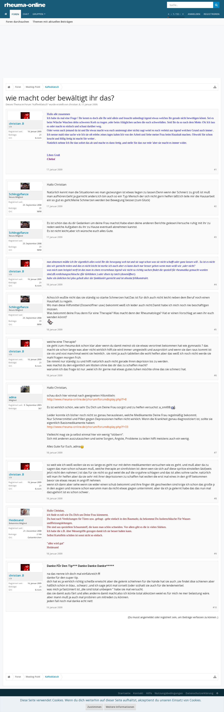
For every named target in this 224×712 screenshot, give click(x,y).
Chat (26, 14)
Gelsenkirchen (34, 537)
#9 (215, 553)
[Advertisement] (112, 51)
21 (40, 134)
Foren (15, 14)
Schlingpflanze (19, 194)
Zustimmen (94, 706)
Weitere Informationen (120, 706)
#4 (215, 284)
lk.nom (38, 138)
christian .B (74, 104)
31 (40, 208)
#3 (215, 237)
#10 (215, 607)
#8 (215, 498)
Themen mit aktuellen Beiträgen (53, 21)
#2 (215, 206)
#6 (215, 375)
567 (39, 408)
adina (12, 397)
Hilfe (149, 693)
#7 (215, 452)
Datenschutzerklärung (199, 693)
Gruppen (38, 14)
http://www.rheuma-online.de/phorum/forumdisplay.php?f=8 (87, 399)
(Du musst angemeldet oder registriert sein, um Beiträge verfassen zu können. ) (173, 617)
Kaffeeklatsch (40, 104)
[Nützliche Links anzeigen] (215, 87)
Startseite (124, 693)
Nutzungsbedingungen (169, 693)
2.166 (39, 534)
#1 (215, 169)
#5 (215, 329)
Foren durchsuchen (17, 21)
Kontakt (138, 693)
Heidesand (16, 520)
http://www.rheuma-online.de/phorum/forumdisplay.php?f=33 (87, 427)
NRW (39, 211)
